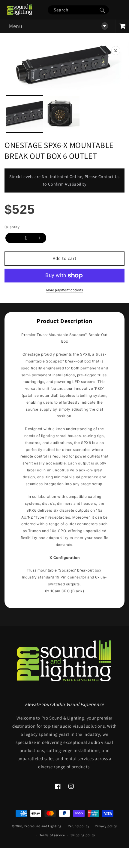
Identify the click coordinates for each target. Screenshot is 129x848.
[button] (57, 26)
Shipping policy (82, 835)
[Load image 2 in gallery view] (61, 114)
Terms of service (52, 835)
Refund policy (78, 826)
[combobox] (78, 9)
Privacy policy (106, 826)
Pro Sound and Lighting (43, 826)
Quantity (12, 227)
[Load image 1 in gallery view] (24, 114)
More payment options (64, 290)
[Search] (102, 10)
